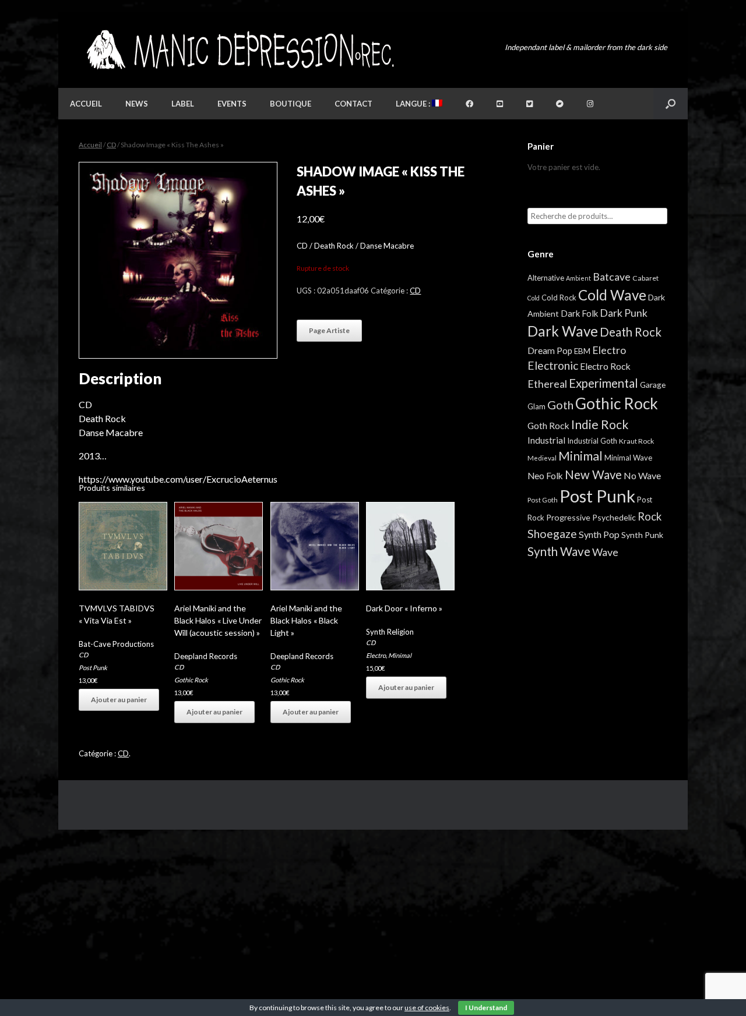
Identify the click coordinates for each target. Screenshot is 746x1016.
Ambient (578, 278)
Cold (533, 298)
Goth (560, 405)
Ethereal (547, 383)
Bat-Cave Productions (116, 644)
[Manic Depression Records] (239, 49)
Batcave (612, 276)
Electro (376, 655)
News (136, 103)
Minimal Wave (628, 457)
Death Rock (630, 332)
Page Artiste (329, 330)
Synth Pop (599, 534)
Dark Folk (579, 313)
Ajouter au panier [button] (119, 699)
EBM (582, 351)
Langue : (414, 103)
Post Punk (93, 667)
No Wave (642, 475)
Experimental (603, 383)
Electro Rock (605, 365)
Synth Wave (558, 551)
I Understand (486, 1007)
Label (182, 103)
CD (111, 144)
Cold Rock (558, 297)
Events (232, 103)
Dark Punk (624, 313)
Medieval (542, 458)
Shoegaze (552, 533)
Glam (536, 406)
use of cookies (426, 1007)
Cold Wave (612, 294)
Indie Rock (599, 424)
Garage (653, 385)
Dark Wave (562, 331)
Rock (649, 516)
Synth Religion (390, 631)
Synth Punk (642, 535)
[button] (670, 103)
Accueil (86, 103)
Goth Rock (548, 425)
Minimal (399, 655)
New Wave (593, 475)
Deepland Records (205, 656)
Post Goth (542, 500)
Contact (353, 103)
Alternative (545, 277)
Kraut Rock (636, 441)
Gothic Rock (191, 680)
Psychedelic (614, 517)
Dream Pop (549, 350)
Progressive (568, 517)
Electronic (552, 365)
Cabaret (645, 278)
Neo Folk (545, 475)
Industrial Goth (592, 440)
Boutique (290, 103)
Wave (605, 552)
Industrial (546, 440)
